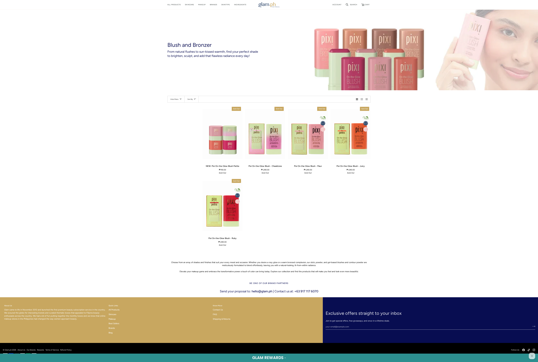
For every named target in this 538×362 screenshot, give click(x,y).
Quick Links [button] (113, 306)
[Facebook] (523, 350)
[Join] (533, 326)
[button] (269, 358)
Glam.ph (8, 350)
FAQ (215, 314)
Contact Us (218, 309)
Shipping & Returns (221, 319)
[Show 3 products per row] (361, 99)
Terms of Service (52, 350)
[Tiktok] (529, 350)
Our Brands (31, 350)
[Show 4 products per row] (367, 99)
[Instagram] (534, 350)
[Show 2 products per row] (357, 99)
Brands (112, 328)
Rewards (40, 350)
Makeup (112, 319)
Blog (111, 332)
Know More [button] (217, 306)
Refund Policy (66, 350)
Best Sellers (114, 323)
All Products (114, 309)
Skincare (112, 314)
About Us (21, 350)
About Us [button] (8, 306)
